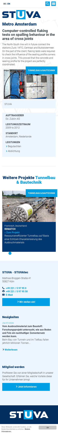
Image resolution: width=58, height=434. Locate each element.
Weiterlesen (11, 349)
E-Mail (9, 294)
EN (8, 4)
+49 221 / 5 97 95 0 (16, 288)
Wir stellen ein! (27, 301)
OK (48, 427)
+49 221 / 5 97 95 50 (17, 291)
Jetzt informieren (27, 386)
